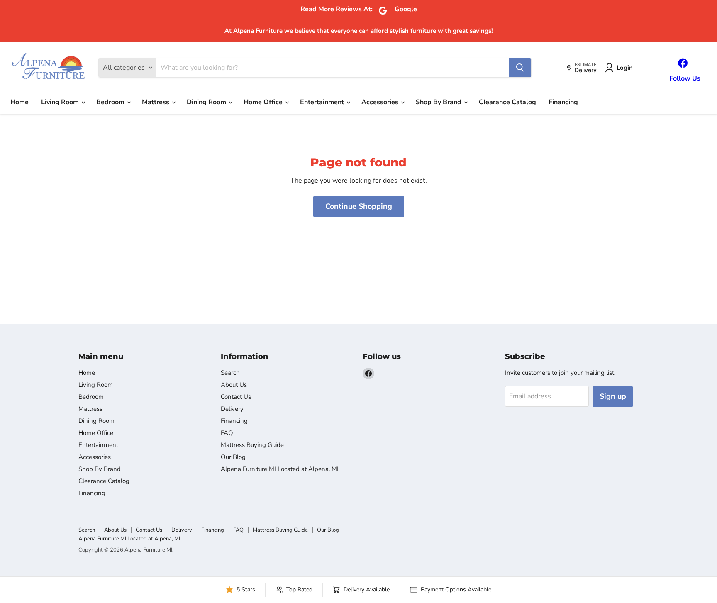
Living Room (60, 102)
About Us (234, 385)
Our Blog (233, 457)
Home (19, 102)
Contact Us (236, 397)
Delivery (232, 409)
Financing (563, 102)
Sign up (613, 396)
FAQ (227, 433)
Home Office (264, 102)
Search (230, 373)
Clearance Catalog (507, 102)
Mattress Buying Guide (252, 445)
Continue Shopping (358, 206)
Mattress (156, 102)
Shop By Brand (439, 102)
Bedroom (111, 102)
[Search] (520, 67)
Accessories (380, 102)
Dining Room (207, 102)
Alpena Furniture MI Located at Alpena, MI (280, 469)
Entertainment (323, 102)
